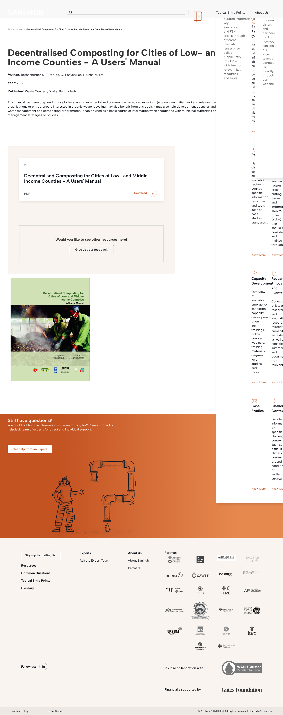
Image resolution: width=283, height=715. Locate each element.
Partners (134, 568)
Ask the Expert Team (94, 560)
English (15, 129)
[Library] (197, 12)
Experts (85, 553)
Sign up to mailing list (41, 555)
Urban (82, 129)
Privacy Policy (19, 711)
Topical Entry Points (35, 580)
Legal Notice (55, 711)
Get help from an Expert (30, 449)
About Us (135, 553)
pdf (31, 129)
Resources (28, 565)
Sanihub (12, 29)
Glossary (27, 588)
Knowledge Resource (56, 129)
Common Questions (35, 573)
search (21, 29)
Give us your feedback (91, 249)
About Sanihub (138, 560)
